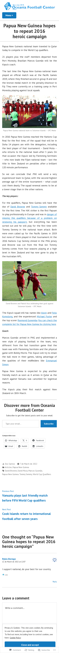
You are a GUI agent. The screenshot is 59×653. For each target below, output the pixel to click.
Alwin (44, 312)
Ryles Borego (9, 558)
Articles (8, 467)
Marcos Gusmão (35, 470)
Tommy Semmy (39, 206)
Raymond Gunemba (27, 320)
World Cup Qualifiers (42, 474)
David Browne (17, 206)
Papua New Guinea (21, 467)
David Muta (23, 470)
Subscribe (49, 423)
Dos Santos (10, 464)
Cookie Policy (15, 637)
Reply (55, 581)
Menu (10, 15)
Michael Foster (44, 316)
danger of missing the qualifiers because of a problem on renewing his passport (29, 218)
